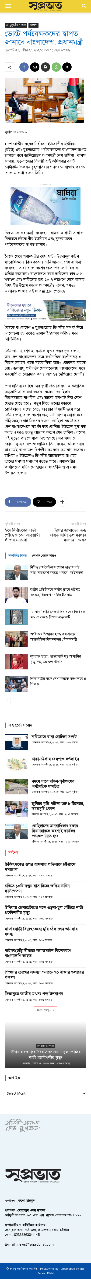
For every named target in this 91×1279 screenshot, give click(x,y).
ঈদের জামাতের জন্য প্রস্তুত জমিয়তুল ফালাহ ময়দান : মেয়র (68, 535)
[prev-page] (7, 701)
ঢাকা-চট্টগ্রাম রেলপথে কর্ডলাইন (55, 759)
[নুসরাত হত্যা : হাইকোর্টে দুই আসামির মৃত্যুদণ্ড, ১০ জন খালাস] (16, 662)
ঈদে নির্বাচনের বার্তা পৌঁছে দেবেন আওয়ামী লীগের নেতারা (22, 535)
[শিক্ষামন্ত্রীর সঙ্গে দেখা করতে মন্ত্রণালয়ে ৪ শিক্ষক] (16, 684)
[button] (7, 6)
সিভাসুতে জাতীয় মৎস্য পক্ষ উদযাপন (34, 993)
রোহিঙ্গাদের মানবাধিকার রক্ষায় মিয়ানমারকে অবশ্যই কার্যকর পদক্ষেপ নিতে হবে (55, 831)
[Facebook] (24, 67)
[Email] (34, 67)
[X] (67, 67)
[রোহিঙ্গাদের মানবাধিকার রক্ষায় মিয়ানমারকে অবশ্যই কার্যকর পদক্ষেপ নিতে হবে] (16, 831)
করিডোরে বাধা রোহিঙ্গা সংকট (54, 736)
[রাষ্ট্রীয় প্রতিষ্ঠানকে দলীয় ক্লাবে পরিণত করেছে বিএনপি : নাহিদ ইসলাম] (16, 595)
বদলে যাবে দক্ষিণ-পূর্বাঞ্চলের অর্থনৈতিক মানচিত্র (53, 784)
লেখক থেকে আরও (44, 555)
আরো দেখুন (44, 1010)
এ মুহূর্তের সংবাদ (16, 25)
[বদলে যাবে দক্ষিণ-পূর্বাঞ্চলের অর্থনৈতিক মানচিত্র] (16, 787)
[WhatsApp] (56, 67)
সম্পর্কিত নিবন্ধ (17, 555)
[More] (62, 502)
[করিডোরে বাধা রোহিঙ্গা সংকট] (16, 742)
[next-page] (15, 701)
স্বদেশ (33, 25)
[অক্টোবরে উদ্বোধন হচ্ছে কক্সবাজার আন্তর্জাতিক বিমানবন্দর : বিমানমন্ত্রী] (16, 639)
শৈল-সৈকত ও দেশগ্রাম (45, 1045)
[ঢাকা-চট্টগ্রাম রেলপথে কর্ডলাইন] (16, 765)
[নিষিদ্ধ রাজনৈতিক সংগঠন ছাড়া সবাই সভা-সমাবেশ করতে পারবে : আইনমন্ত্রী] (16, 573)
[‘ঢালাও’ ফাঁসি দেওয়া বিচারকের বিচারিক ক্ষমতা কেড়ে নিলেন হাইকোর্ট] (16, 617)
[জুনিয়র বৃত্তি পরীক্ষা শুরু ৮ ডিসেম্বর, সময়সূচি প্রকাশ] (16, 809)
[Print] (45, 67)
